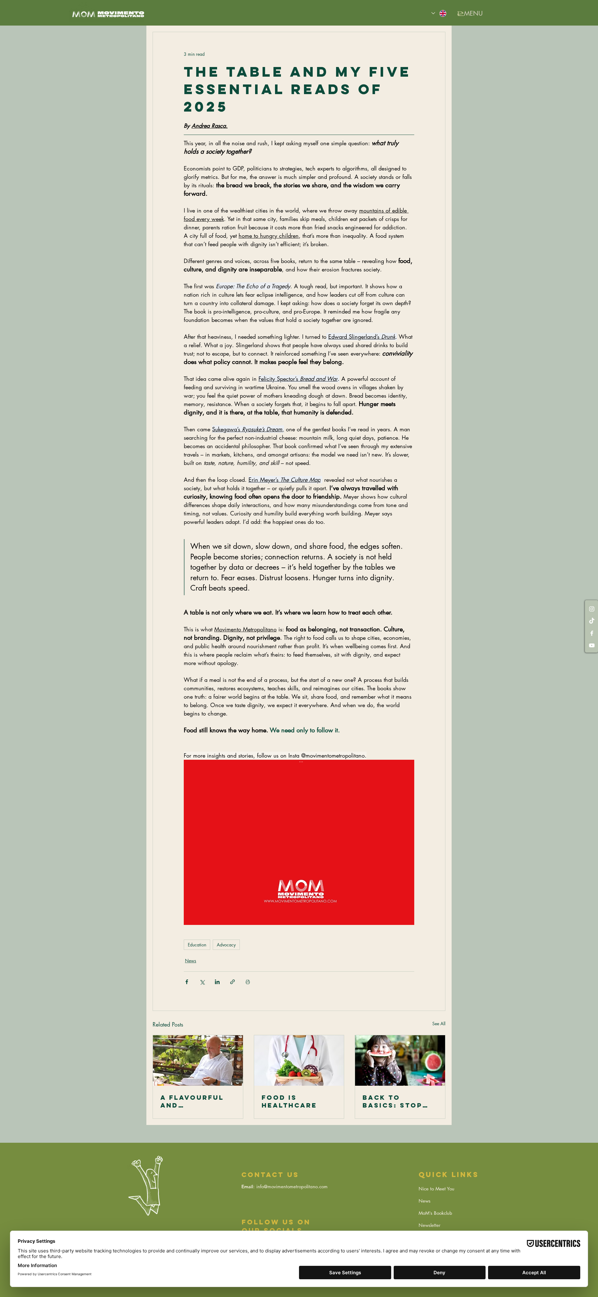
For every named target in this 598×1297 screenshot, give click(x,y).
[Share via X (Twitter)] (202, 982)
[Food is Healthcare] (299, 1060)
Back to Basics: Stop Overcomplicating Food (399, 1101)
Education (197, 945)
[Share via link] (232, 982)
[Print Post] (248, 982)
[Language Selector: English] (439, 13)
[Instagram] (591, 608)
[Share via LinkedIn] (217, 982)
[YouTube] (591, 645)
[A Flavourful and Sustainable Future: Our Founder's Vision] (198, 1060)
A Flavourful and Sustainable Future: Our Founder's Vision (192, 1101)
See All (438, 1024)
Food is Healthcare (289, 1101)
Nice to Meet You (436, 1189)
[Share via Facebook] (187, 982)
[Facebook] (591, 633)
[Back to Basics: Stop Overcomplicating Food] (400, 1060)
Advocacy (226, 945)
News (190, 961)
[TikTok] (591, 621)
